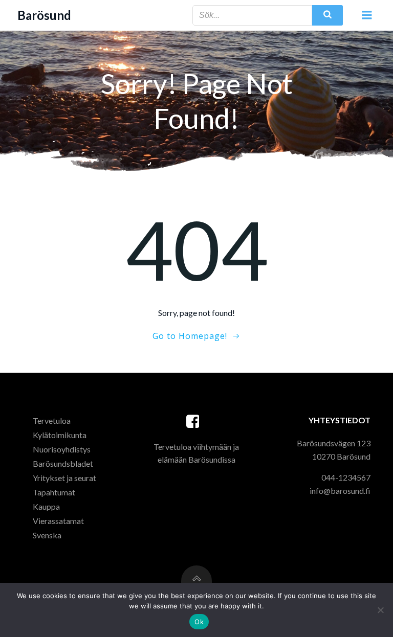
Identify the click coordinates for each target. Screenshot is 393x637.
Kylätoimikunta (59, 435)
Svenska (47, 535)
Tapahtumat (54, 492)
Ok (199, 622)
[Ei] (380, 610)
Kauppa (46, 506)
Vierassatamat (58, 521)
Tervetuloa (52, 420)
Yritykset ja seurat (64, 478)
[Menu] (367, 15)
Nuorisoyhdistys (62, 449)
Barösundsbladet (63, 463)
